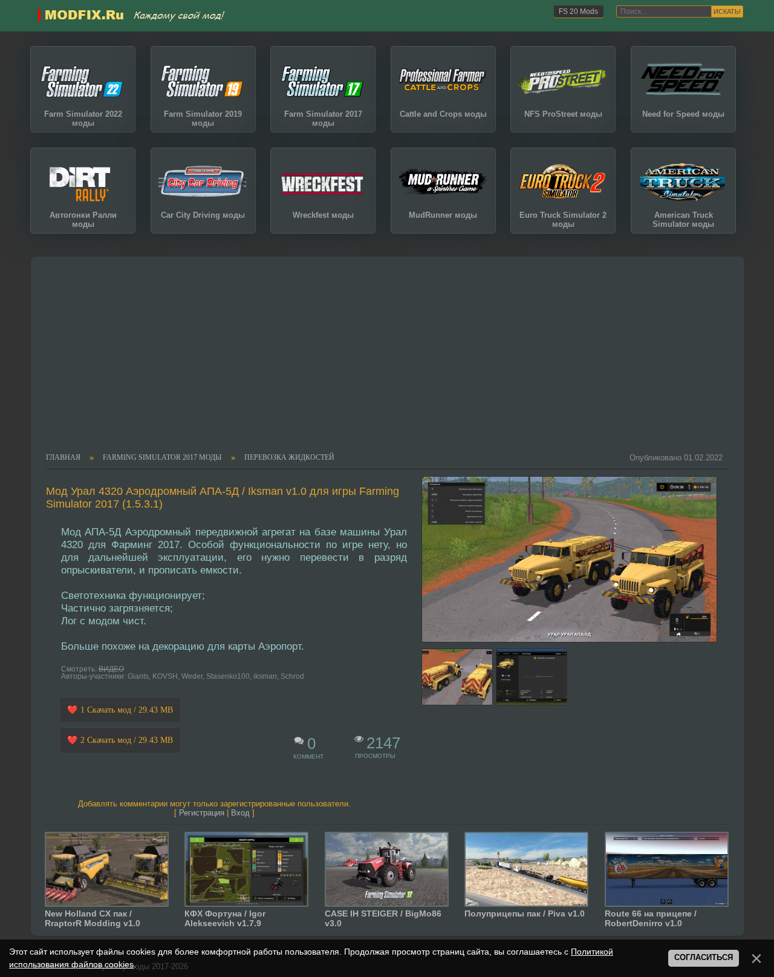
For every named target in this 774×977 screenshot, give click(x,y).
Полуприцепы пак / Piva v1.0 (524, 913)
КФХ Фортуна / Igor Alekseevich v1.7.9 (224, 918)
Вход (240, 812)
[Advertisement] (381, 362)
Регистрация (201, 812)
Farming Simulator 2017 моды (162, 458)
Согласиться (703, 957)
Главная (63, 458)
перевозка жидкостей (289, 458)
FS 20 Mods (578, 11)
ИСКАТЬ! (727, 11)
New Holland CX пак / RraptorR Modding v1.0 (92, 918)
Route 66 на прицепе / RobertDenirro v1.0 (651, 918)
